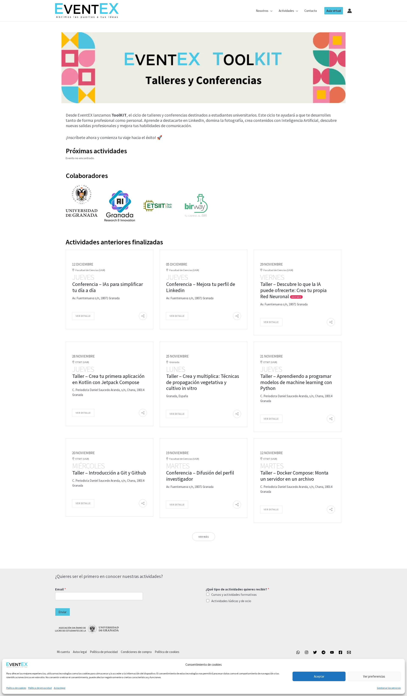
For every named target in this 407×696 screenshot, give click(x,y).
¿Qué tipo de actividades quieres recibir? (237, 589)
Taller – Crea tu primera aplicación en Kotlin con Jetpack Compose (108, 379)
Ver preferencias (374, 676)
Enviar (63, 612)
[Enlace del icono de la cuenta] (349, 10)
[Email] (349, 652)
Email (60, 589)
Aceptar (319, 676)
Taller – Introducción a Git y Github (109, 472)
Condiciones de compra (136, 652)
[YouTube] (332, 652)
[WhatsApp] (298, 652)
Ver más (203, 536)
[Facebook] (340, 652)
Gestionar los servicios (389, 687)
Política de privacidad (40, 687)
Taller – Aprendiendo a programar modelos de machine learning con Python (296, 382)
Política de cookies (16, 687)
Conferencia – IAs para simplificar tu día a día (107, 287)
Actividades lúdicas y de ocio (231, 601)
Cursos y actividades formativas (234, 594)
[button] (270, 10)
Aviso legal (59, 687)
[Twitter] (315, 652)
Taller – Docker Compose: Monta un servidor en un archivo (294, 475)
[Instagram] (306, 652)
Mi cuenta (63, 652)
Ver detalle (83, 316)
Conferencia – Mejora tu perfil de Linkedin (200, 287)
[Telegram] (323, 652)
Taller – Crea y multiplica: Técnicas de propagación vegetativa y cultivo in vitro (202, 382)
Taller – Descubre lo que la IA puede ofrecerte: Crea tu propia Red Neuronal (293, 290)
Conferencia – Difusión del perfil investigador (200, 475)
